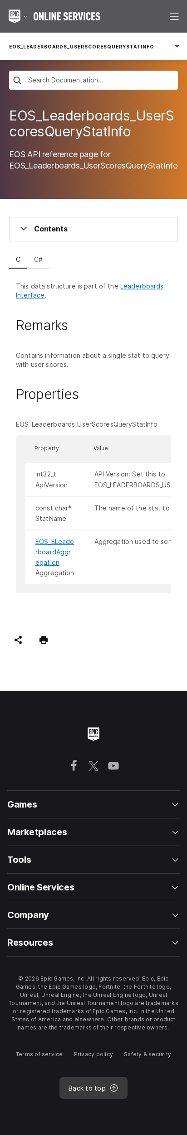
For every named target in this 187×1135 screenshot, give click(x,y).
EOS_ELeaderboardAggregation (54, 552)
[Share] (18, 640)
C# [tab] (38, 259)
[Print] (43, 640)
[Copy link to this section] (78, 325)
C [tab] (18, 259)
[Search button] (17, 81)
